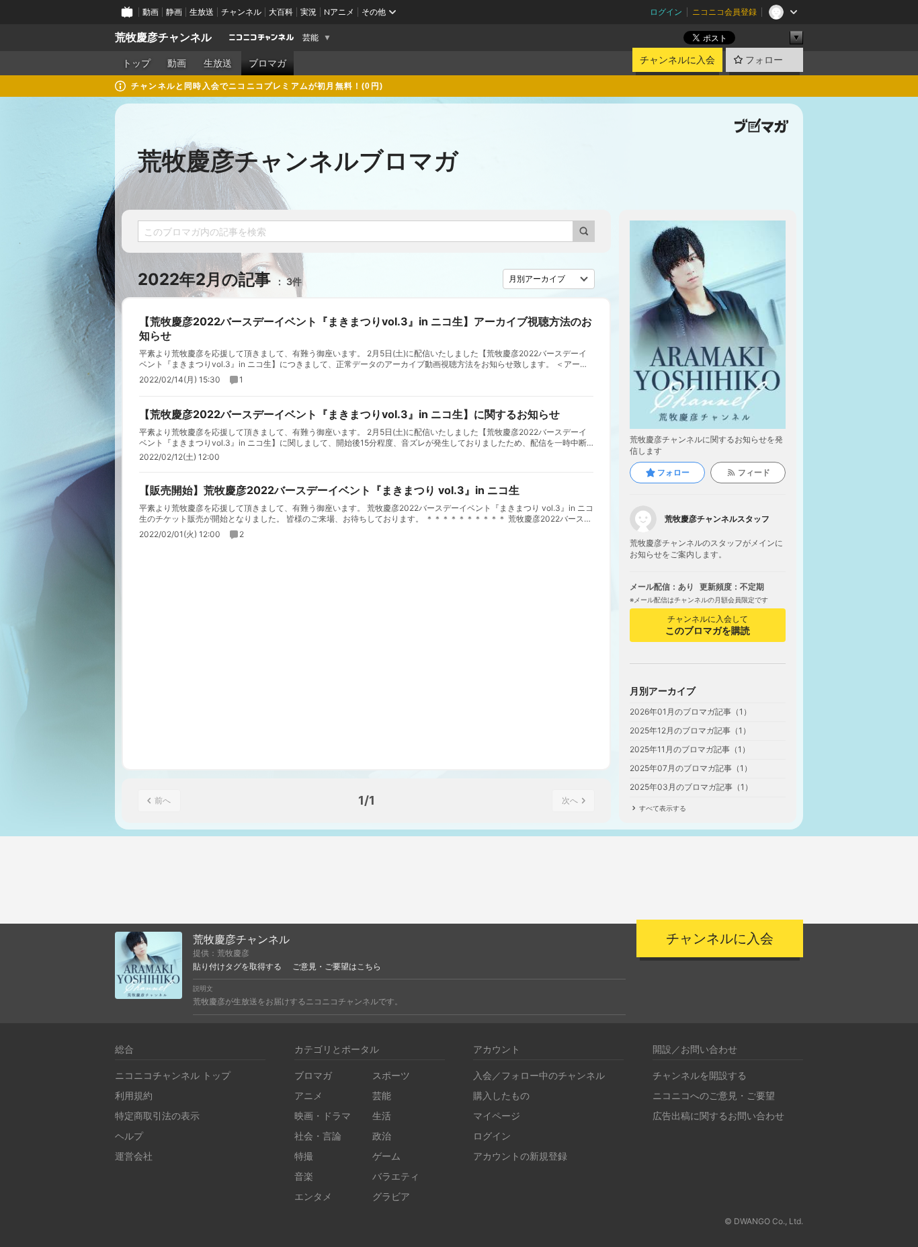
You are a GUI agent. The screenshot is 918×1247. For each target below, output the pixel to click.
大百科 (281, 12)
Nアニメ (339, 12)
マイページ (496, 1115)
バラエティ (395, 1176)
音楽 (303, 1176)
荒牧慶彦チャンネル (163, 37)
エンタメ (313, 1196)
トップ (136, 63)
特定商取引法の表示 (157, 1115)
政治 (381, 1135)
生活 (381, 1115)
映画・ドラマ (322, 1115)
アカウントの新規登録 (520, 1156)
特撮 (303, 1156)
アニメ (308, 1095)
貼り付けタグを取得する (237, 967)
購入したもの (501, 1095)
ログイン (666, 12)
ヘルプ (129, 1135)
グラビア (391, 1196)
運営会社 (134, 1156)
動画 (150, 12)
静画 (174, 12)
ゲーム (386, 1156)
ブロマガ (267, 63)
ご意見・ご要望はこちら (336, 967)
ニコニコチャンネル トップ (173, 1075)
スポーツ (391, 1075)
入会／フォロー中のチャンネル (539, 1075)
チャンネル (241, 12)
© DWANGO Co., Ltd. (763, 1221)
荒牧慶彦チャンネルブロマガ (298, 160)
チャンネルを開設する (700, 1075)
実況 (308, 12)
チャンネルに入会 (677, 59)
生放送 (202, 12)
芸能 (310, 37)
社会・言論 (317, 1135)
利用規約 (134, 1095)
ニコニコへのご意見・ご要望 (714, 1095)
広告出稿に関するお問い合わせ (718, 1115)
